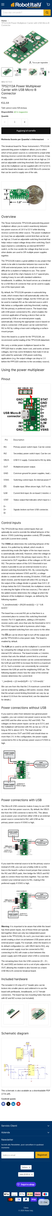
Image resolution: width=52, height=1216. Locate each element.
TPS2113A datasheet (40, 340)
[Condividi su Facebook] (3, 1104)
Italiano (25, 1167)
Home (4, 21)
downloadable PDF (42, 1090)
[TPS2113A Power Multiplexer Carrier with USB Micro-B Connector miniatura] (7, 72)
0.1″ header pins (31, 985)
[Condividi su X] (8, 1104)
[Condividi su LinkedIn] (13, 1104)
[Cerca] (47, 13)
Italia (25, 1174)
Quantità (4, 116)
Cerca (26, 1208)
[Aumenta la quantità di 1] (25, 122)
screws (18, 998)
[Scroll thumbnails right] (48, 72)
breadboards (26, 991)
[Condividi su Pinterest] (18, 1104)
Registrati (42, 1155)
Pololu (4, 98)
